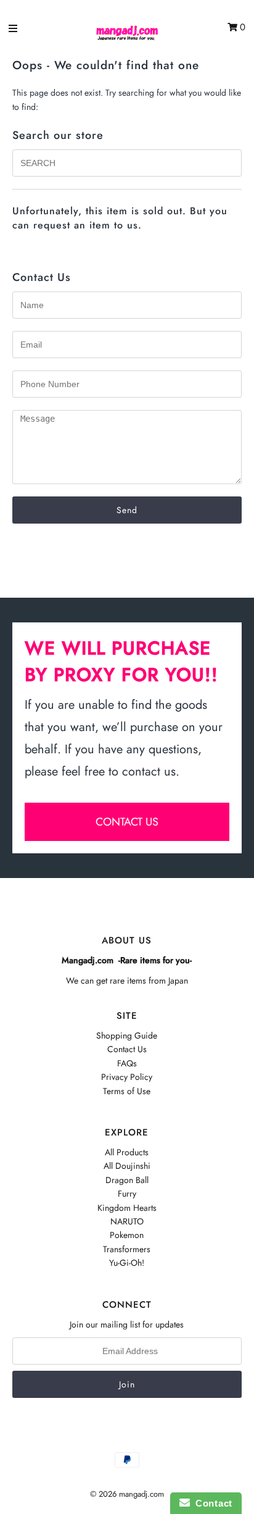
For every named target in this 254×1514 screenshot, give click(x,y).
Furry (127, 1193)
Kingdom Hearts (127, 1208)
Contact (211, 1503)
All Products (127, 1152)
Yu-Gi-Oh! (126, 1263)
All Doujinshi (127, 1166)
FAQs (127, 1063)
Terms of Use (126, 1091)
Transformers (126, 1249)
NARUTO (127, 1221)
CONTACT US (127, 822)
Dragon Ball (127, 1180)
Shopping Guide (126, 1035)
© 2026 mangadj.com (127, 1494)
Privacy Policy (126, 1077)
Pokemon (127, 1235)
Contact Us (127, 1049)
